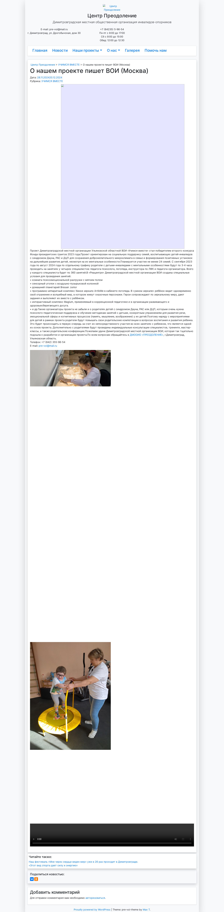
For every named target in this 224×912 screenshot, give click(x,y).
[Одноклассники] (36, 879)
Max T (146, 909)
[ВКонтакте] (32, 879)
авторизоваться (95, 897)
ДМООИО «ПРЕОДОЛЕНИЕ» (146, 334)
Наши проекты (86, 50)
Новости (60, 50)
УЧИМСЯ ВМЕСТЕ (52, 81)
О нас (112, 50)
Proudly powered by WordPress (92, 909)
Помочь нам (156, 50)
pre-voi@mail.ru (48, 345)
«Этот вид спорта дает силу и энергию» (53, 865)
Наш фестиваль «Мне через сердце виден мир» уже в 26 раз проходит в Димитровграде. (83, 861)
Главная (39, 50)
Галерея (132, 50)
